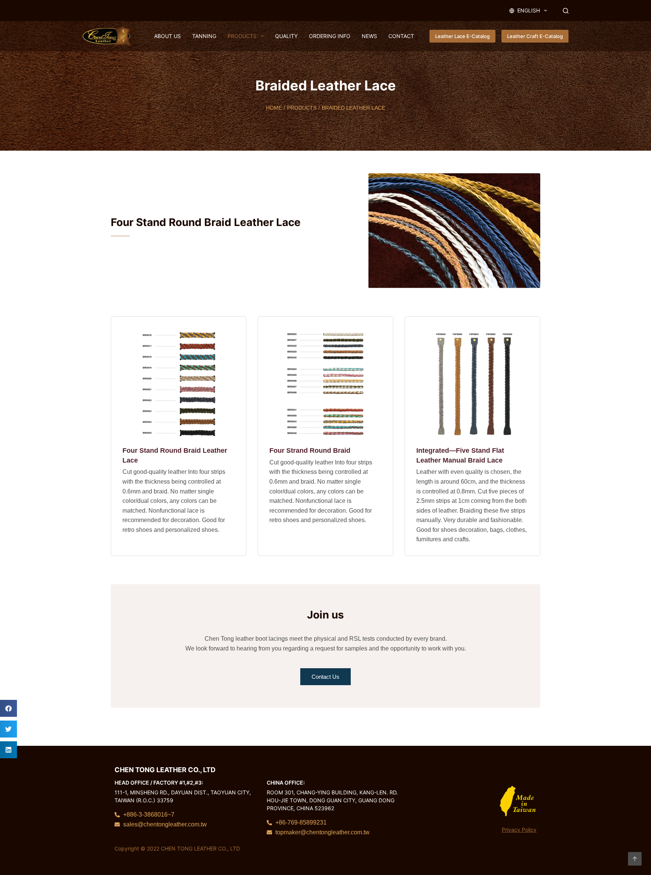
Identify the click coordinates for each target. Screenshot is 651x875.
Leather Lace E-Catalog (462, 36)
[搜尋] (565, 11)
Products (242, 36)
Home (274, 108)
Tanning (204, 36)
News (369, 36)
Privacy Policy (519, 829)
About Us (167, 36)
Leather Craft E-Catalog (535, 36)
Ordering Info (329, 36)
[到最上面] (635, 859)
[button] (8, 708)
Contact (401, 36)
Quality (286, 36)
